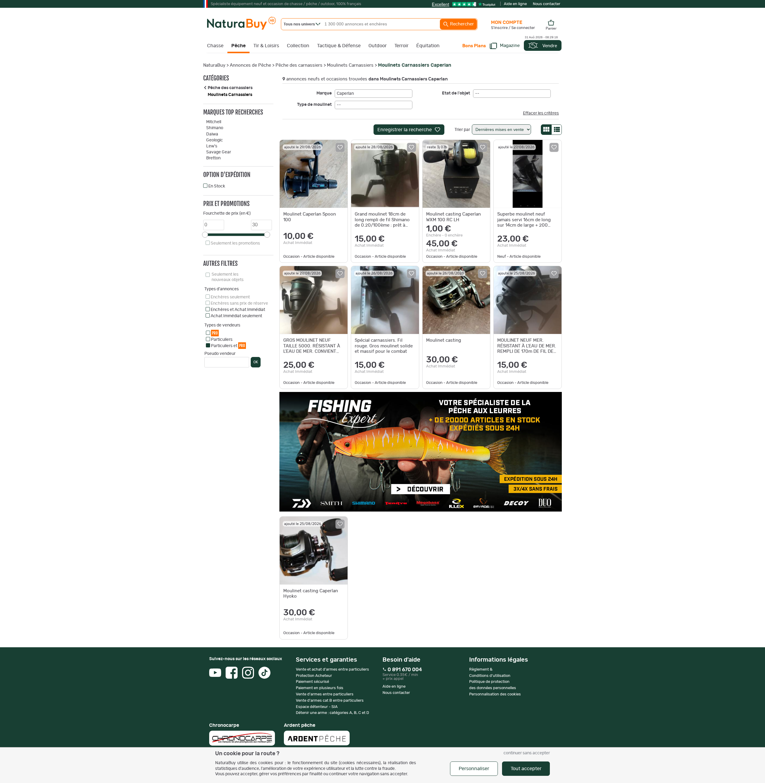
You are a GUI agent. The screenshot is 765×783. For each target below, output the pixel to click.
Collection (298, 45)
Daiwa (212, 134)
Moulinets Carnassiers (350, 65)
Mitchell (213, 122)
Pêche (238, 45)
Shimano (214, 128)
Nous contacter (546, 4)
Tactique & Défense (339, 45)
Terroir (401, 45)
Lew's (211, 146)
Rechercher (461, 24)
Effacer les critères (541, 113)
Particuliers (221, 340)
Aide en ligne (515, 4)
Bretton (213, 158)
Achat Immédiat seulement (236, 316)
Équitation (428, 45)
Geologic (214, 140)
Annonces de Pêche (250, 65)
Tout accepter (526, 768)
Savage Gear (218, 152)
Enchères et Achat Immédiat (238, 310)
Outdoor (377, 45)
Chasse (215, 45)
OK (255, 362)
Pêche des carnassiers (299, 65)
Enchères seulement (230, 297)
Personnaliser (474, 768)
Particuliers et (228, 345)
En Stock (216, 186)
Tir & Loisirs (266, 45)
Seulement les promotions (235, 243)
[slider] (205, 235)
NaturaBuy (214, 65)
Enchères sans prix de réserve (239, 303)
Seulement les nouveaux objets (228, 277)
